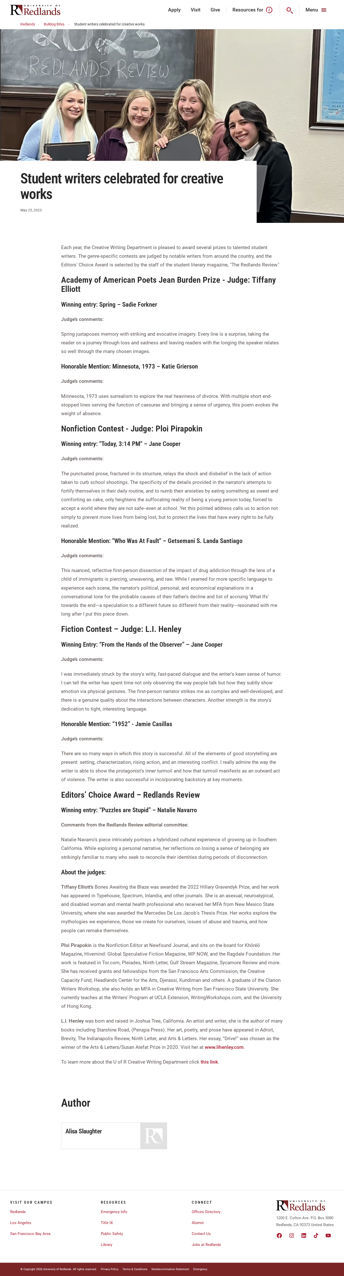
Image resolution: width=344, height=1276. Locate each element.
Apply (174, 10)
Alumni (198, 1222)
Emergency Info (114, 1212)
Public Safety (112, 1233)
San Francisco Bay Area (30, 1233)
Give (215, 10)
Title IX (107, 1222)
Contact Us (201, 1233)
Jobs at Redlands (206, 1244)
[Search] (289, 10)
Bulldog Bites (54, 24)
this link (209, 1062)
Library (106, 1244)
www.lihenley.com (224, 1047)
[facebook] (279, 1235)
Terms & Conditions (134, 1269)
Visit (195, 10)
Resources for (247, 10)
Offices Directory (206, 1212)
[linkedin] (304, 1235)
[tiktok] (316, 1235)
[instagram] (291, 1235)
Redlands (27, 24)
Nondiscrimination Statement (170, 1269)
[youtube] (328, 1235)
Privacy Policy (109, 1269)
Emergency (200, 1269)
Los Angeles (20, 1222)
